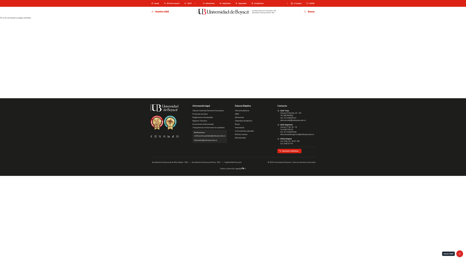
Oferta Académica (242, 111)
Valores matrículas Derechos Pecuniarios (208, 111)
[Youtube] (164, 136)
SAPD (189, 3)
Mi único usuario (173, 3)
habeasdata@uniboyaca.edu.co (205, 140)
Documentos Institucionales (203, 124)
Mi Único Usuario (241, 134)
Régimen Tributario (199, 121)
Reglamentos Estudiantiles (202, 117)
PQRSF (312, 3)
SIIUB (237, 114)
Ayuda (156, 3)
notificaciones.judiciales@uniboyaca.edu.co (209, 136)
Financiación (239, 128)
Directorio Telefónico (290, 151)
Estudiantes (259, 3)
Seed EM (238, 169)
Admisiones (210, 3)
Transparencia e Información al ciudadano (208, 128)
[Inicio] (223, 12)
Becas (237, 124)
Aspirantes (226, 3)
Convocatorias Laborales (244, 131)
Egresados (242, 3)
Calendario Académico (243, 121)
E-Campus (298, 3)
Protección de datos (200, 114)
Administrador (240, 138)
